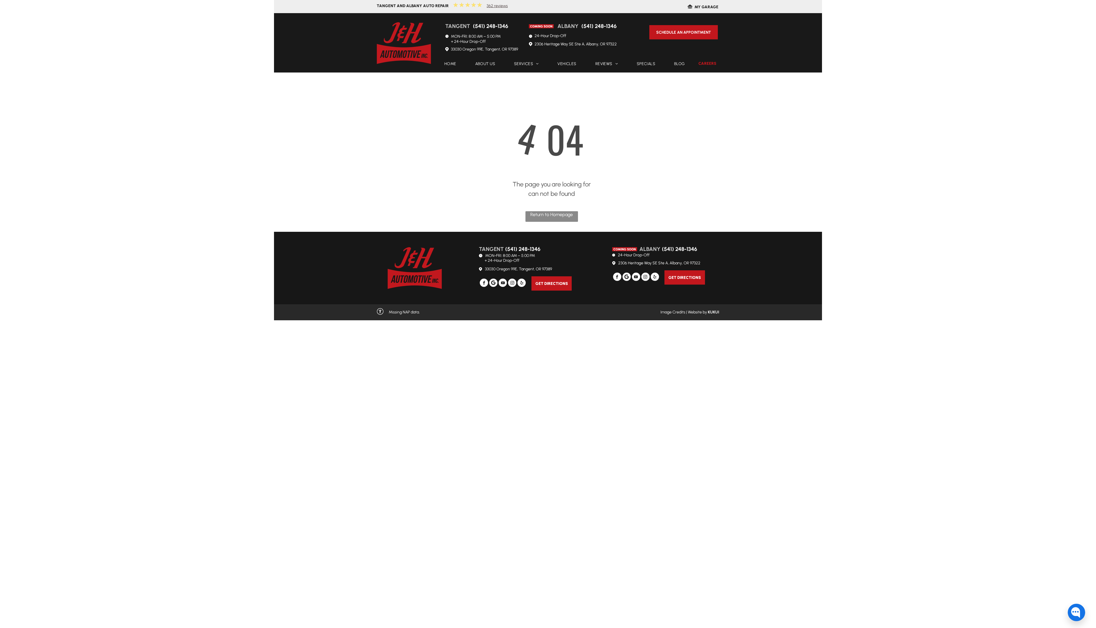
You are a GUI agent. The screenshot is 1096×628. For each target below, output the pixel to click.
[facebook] (484, 283)
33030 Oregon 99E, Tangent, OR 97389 (484, 49)
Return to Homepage (551, 214)
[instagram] (512, 283)
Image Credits (672, 312)
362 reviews (497, 5)
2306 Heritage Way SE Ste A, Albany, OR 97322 (576, 44)
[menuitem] (450, 64)
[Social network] (493, 283)
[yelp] (521, 283)
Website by (697, 312)
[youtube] (503, 283)
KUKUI (713, 312)
